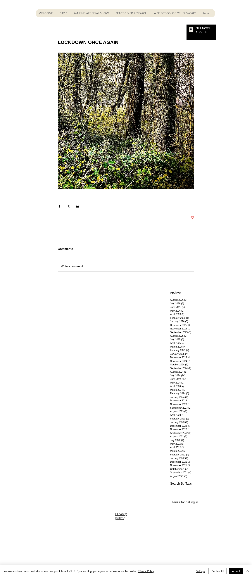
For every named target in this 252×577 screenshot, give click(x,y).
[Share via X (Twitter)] (68, 206)
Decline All (217, 571)
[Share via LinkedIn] (77, 206)
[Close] (247, 571)
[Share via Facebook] (59, 206)
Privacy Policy (146, 571)
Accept (236, 571)
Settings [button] (200, 571)
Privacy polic (121, 516)
